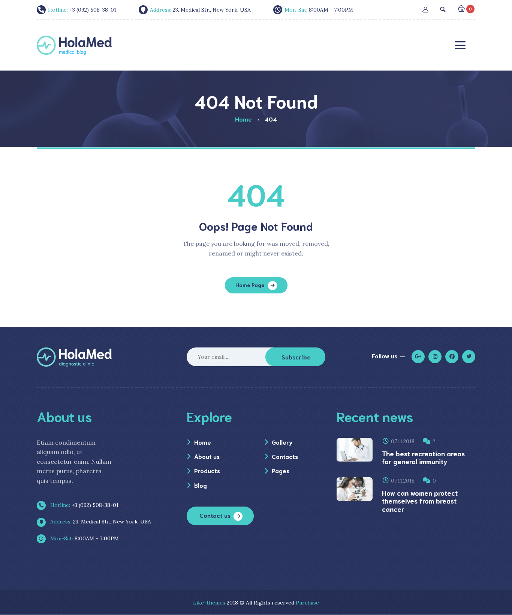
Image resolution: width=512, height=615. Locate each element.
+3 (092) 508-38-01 (83, 505)
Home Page (249, 284)
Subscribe (296, 357)
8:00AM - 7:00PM (84, 538)
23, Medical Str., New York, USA (100, 521)
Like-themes (209, 602)
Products (207, 470)
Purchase (307, 602)
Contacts (285, 456)
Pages (280, 470)
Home (202, 442)
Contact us (215, 515)
